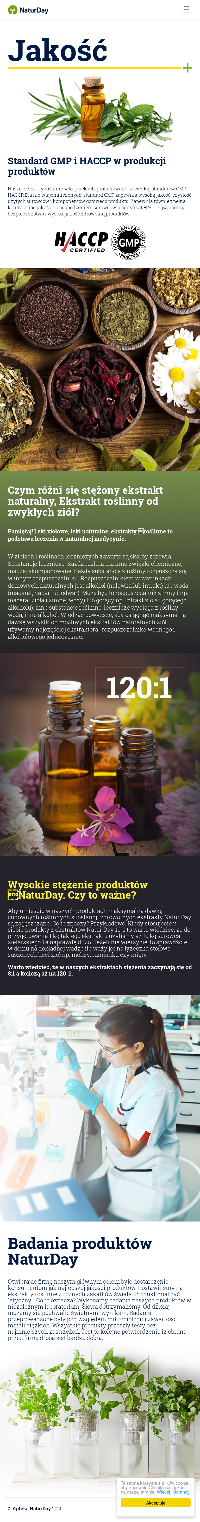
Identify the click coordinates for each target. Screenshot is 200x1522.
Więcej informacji (173, 1491)
